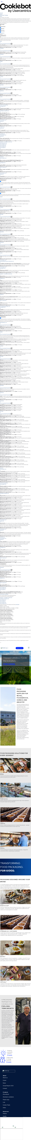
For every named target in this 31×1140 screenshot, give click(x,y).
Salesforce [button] (2, 91)
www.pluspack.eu (3, 599)
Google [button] (1, 62)
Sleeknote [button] (2, 243)
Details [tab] (1, 14)
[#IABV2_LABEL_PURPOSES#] (6, 610)
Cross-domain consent (4, 594)
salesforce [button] (2, 295)
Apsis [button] (1, 42)
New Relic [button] (2, 85)
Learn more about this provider (5, 43)
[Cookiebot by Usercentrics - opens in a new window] (15, 7)
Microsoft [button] (1, 215)
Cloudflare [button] (2, 49)
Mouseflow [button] (2, 232)
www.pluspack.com (3, 603)
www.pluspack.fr (3, 601)
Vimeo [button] (1, 97)
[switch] (0, 27)
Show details (2, 33)
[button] (15, 106)
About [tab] (1, 16)
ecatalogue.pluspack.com (4, 598)
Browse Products (19, 648)
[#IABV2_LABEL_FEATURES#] (6, 614)
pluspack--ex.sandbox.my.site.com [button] (6, 274)
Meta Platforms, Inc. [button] (3, 323)
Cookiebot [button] (2, 55)
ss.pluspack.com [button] (2, 163)
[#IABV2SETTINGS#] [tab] (4, 15)
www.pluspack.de (3, 602)
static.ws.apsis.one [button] (3, 168)
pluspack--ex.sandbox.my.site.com (6, 597)
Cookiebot (17, 604)
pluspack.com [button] (2, 279)
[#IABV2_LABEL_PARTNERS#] (6, 618)
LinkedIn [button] (1, 77)
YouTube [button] (1, 412)
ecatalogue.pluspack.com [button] (4, 111)
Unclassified (3, 563)
